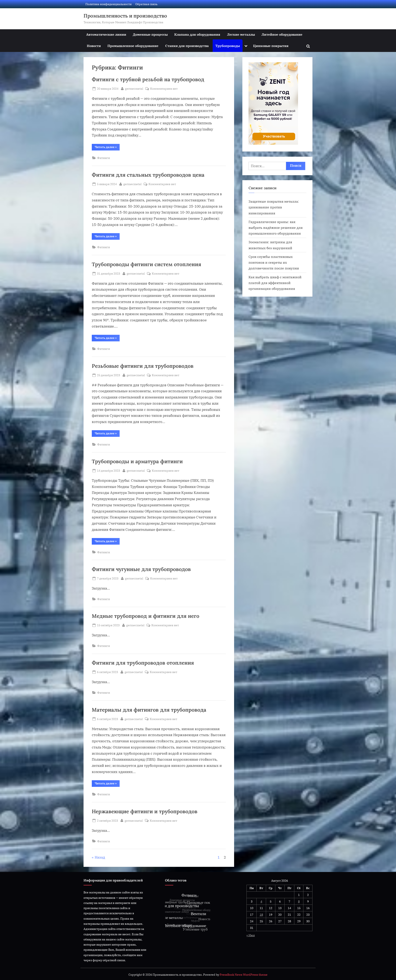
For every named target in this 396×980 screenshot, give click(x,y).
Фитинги (103, 158)
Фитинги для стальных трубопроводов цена (148, 175)
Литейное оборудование (282, 34)
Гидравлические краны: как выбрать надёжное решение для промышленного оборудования (276, 228)
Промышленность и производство (125, 16)
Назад (100, 857)
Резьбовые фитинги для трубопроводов (142, 366)
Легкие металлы (241, 34)
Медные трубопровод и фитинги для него (145, 616)
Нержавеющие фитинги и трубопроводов (144, 811)
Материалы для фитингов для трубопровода (149, 709)
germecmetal (134, 88)
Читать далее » (107, 147)
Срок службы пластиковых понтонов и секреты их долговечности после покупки (274, 262)
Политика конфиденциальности (108, 4)
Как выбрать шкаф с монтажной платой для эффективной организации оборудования (275, 283)
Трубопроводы (227, 45)
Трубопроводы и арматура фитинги (137, 461)
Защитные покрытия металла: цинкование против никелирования (274, 207)
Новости (94, 45)
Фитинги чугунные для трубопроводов (141, 569)
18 (261, 915)
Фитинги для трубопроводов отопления (143, 662)
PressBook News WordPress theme (244, 974)
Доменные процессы (150, 34)
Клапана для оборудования (197, 34)
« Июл (250, 935)
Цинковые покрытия (271, 45)
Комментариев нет (164, 88)
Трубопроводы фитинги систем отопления (146, 264)
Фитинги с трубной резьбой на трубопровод (148, 79)
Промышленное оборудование (132, 45)
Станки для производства (187, 45)
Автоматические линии (106, 34)
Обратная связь (146, 4)
